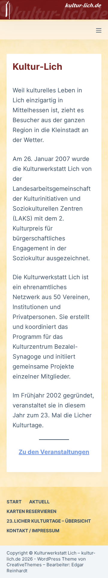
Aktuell (39, 502)
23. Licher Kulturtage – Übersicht (49, 521)
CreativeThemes (24, 564)
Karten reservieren (31, 511)
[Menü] (98, 30)
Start (14, 502)
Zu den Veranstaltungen (54, 452)
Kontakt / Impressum (33, 530)
